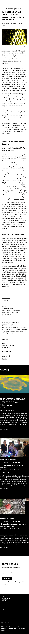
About (11, 605)
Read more (4, 429)
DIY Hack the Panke (11, 462)
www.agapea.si (19, 199)
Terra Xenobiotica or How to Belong (12, 401)
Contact (4, 605)
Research (2, 396)
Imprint (17, 605)
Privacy (3, 609)
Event (1, 459)
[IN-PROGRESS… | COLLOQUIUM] (14, 384)
